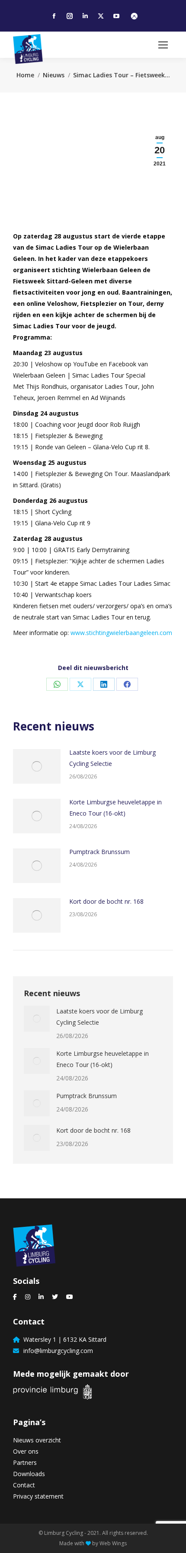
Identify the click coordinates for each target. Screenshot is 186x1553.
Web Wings (113, 1543)
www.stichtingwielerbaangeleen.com (121, 633)
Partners (25, 1462)
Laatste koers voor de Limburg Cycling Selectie (112, 758)
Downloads (29, 1474)
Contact (24, 1485)
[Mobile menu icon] (163, 45)
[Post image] (37, 766)
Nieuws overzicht (37, 1440)
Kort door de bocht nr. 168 (106, 901)
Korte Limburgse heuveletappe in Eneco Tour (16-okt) (115, 807)
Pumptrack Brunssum (99, 852)
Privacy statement (38, 1496)
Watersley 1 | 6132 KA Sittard (63, 1339)
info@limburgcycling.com (56, 1351)
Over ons (25, 1451)
